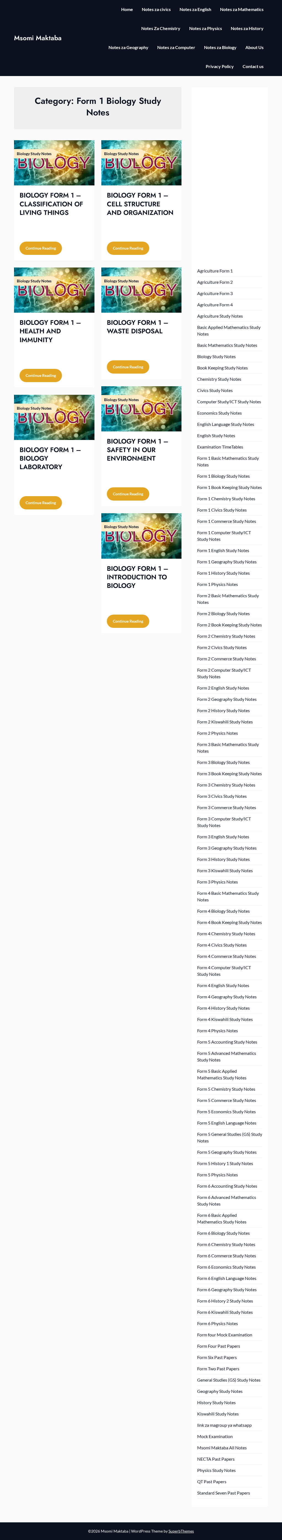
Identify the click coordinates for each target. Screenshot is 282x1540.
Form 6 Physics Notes (217, 1323)
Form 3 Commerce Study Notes (226, 807)
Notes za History (247, 28)
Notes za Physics (205, 28)
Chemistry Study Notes (219, 379)
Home (127, 9)
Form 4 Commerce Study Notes (226, 956)
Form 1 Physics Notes (217, 584)
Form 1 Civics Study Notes (222, 509)
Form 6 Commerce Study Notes (226, 1255)
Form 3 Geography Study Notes (227, 847)
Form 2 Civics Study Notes (222, 647)
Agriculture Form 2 (215, 282)
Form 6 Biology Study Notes (223, 1233)
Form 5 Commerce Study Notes (226, 1100)
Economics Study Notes (219, 412)
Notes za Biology (220, 47)
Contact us (253, 66)
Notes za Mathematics (242, 9)
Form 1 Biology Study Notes (223, 476)
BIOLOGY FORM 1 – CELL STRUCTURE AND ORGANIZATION (140, 203)
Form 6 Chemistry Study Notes (226, 1244)
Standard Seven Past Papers (223, 1492)
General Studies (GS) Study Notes (229, 1379)
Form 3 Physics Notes (217, 881)
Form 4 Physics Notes (217, 1030)
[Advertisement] (229, 175)
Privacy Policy (220, 66)
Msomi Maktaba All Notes (222, 1447)
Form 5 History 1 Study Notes (225, 1163)
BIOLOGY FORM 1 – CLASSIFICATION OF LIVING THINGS (51, 203)
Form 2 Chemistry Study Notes (226, 636)
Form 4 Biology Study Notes (223, 911)
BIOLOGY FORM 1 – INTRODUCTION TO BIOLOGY (137, 577)
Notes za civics (156, 9)
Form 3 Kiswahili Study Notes (225, 870)
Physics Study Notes (216, 1470)
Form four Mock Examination (224, 1334)
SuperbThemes (181, 1531)
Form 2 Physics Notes (217, 733)
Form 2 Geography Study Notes (227, 699)
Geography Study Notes (220, 1391)
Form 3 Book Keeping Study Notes (229, 773)
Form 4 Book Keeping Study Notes (229, 922)
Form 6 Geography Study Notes (227, 1289)
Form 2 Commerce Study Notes (226, 658)
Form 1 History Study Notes (223, 573)
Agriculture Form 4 (215, 304)
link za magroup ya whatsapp (224, 1425)
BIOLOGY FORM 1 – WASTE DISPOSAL (137, 327)
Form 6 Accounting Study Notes (227, 1185)
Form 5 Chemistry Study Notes (226, 1088)
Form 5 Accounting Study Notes (227, 1041)
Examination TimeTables (220, 446)
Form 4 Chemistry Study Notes (226, 933)
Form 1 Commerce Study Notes (226, 521)
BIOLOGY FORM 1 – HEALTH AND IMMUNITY (50, 331)
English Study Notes (216, 435)
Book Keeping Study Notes (222, 367)
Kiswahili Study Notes (218, 1413)
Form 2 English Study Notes (223, 687)
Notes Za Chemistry (160, 28)
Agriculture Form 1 (215, 270)
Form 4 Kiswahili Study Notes (225, 1019)
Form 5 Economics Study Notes (226, 1111)
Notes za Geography (128, 47)
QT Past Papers (211, 1481)
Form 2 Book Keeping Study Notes (229, 624)
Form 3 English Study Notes (223, 836)
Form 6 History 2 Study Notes (225, 1300)
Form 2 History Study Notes (223, 710)
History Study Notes (216, 1402)
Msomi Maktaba (38, 38)
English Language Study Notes (225, 424)
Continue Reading (41, 248)
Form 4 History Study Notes (223, 1008)
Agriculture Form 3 (215, 293)
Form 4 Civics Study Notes (222, 944)
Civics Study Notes (215, 390)
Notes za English (195, 9)
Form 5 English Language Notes (226, 1122)
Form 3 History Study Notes (223, 859)
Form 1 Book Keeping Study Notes (229, 487)
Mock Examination (215, 1436)
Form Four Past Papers (218, 1346)
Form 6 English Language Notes (226, 1278)
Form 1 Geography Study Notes (227, 561)
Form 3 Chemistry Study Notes (226, 784)
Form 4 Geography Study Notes (227, 996)
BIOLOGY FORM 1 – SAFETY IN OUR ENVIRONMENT (137, 449)
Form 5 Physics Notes (217, 1174)
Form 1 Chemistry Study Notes (226, 498)
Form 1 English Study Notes (223, 550)
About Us (254, 47)
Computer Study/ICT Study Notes (229, 401)
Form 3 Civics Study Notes (222, 796)
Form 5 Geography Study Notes (227, 1152)
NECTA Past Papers (216, 1458)
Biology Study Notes (216, 356)
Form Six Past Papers (217, 1357)
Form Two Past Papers (218, 1368)
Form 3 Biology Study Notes (223, 762)
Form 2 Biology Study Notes (223, 613)
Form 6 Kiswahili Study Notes (225, 1312)
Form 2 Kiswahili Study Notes (225, 721)
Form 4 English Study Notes (223, 985)
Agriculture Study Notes (220, 315)
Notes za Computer (176, 47)
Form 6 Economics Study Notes (226, 1266)
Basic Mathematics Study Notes (227, 345)
